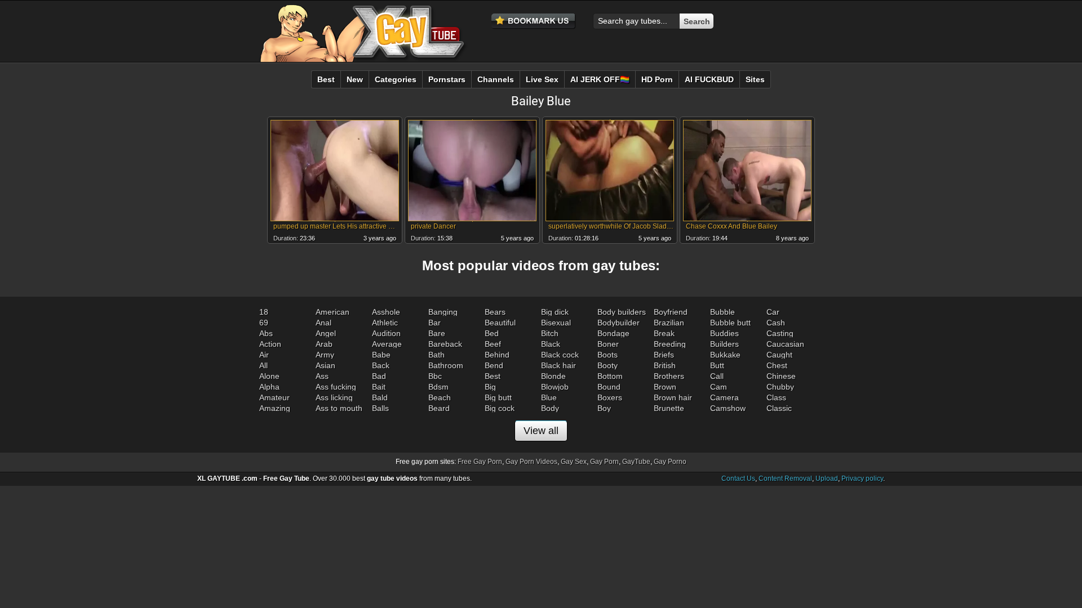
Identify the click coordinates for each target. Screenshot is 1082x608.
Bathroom (445, 365)
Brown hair (673, 397)
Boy (604, 408)
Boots (607, 355)
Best (492, 376)
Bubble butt (730, 323)
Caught (779, 355)
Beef (493, 344)
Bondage (613, 333)
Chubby (780, 387)
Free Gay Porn (480, 462)
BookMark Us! (533, 21)
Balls (380, 408)
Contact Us (738, 478)
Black (550, 344)
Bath (436, 355)
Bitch (549, 333)
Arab (324, 344)
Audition (386, 333)
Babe (381, 355)
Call (717, 376)
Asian (325, 365)
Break (664, 333)
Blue (549, 397)
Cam (718, 387)
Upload (826, 478)
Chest (776, 365)
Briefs (664, 355)
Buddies (724, 333)
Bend (494, 365)
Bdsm (438, 387)
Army (325, 355)
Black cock (560, 355)
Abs (266, 333)
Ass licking (334, 397)
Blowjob (555, 387)
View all (541, 430)
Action (270, 344)
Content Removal (785, 478)
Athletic (385, 323)
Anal (323, 323)
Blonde (553, 376)
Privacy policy (862, 478)
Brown (665, 387)
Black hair (558, 365)
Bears (495, 312)
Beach (439, 397)
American (332, 312)
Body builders (621, 312)
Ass (322, 376)
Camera (724, 397)
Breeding (670, 344)
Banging (443, 312)
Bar (434, 323)
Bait (378, 387)
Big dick (555, 312)
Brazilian (669, 323)
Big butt (498, 397)
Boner (608, 344)
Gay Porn (604, 462)
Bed (492, 333)
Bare (436, 333)
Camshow (728, 408)
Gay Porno (670, 462)
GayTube (636, 462)
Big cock (500, 408)
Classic (779, 408)
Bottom (610, 376)
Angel (326, 333)
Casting (779, 333)
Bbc (435, 376)
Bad (379, 376)
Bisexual (556, 323)
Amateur (274, 397)
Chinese (781, 376)
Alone (269, 376)
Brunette (669, 408)
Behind (497, 355)
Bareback (445, 344)
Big (490, 387)
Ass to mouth (339, 408)
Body (550, 408)
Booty (607, 365)
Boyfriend (671, 312)
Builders (724, 344)
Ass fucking (336, 387)
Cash (775, 323)
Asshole (386, 312)
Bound (608, 387)
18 (263, 312)
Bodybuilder (618, 323)
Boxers (609, 397)
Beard (439, 408)
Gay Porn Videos (531, 462)
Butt (717, 365)
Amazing (274, 408)
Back (380, 365)
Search (697, 21)
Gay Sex (574, 462)
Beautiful (500, 323)
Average (387, 344)
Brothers (669, 376)
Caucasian (785, 344)
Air (264, 355)
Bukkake (725, 355)
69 (263, 323)
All (263, 365)
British (665, 365)
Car (772, 312)
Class (776, 397)
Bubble (722, 312)
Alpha (269, 387)
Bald (380, 397)
